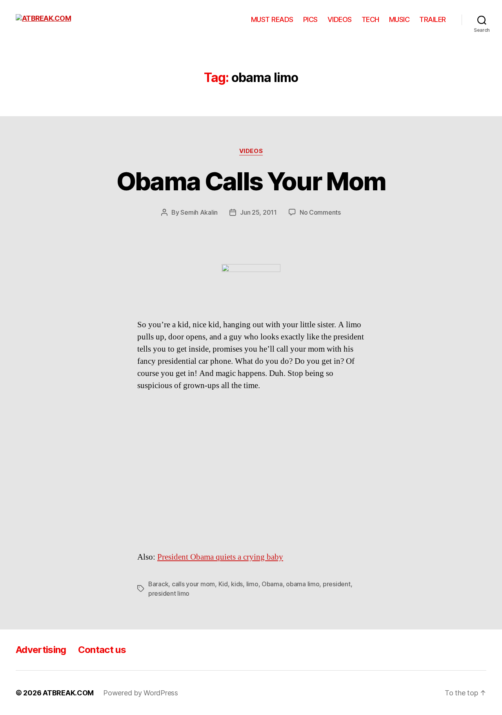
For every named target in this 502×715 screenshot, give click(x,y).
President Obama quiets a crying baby (220, 557)
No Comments (320, 212)
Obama (272, 584)
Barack (158, 584)
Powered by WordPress (140, 693)
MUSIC (399, 19)
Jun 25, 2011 (258, 212)
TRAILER (432, 19)
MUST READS (272, 19)
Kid (223, 584)
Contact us (102, 649)
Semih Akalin (199, 212)
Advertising (41, 649)
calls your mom (193, 584)
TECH (370, 19)
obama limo (302, 584)
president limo (168, 593)
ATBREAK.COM (68, 693)
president (337, 584)
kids (237, 584)
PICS (310, 19)
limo (252, 584)
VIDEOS (339, 19)
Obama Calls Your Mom (251, 181)
